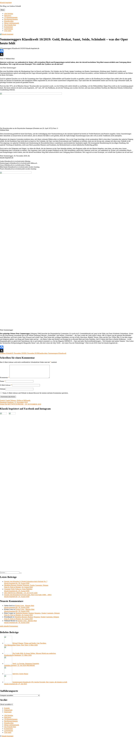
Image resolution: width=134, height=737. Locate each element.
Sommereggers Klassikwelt (57, 353)
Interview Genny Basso (20, 674)
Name (2, 381)
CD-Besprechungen (10, 17)
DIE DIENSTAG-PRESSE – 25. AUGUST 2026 (20, 593)
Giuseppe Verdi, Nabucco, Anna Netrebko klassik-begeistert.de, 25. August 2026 (18, 590)
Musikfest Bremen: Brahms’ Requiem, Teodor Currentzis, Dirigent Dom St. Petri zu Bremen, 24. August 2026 (26, 586)
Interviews (7, 15)
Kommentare (8, 27)
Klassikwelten (9, 21)
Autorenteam (8, 29)
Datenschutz (8, 710)
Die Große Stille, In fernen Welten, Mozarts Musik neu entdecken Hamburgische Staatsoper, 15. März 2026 (30, 654)
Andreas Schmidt (5, 353)
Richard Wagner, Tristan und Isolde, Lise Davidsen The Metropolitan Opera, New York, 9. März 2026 (25, 644)
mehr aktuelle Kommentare (9, 626)
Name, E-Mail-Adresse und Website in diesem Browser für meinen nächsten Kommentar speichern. (35, 393)
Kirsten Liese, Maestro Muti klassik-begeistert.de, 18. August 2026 (19, 606)
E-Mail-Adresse (6, 385)
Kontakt (7, 708)
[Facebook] (67, 51)
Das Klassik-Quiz (10, 25)
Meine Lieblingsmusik (11, 23)
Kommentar (4, 377)
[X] (67, 54)
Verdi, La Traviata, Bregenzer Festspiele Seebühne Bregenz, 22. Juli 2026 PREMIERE (21, 664)
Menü (2, 10)
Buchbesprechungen (11, 19)
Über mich (7, 31)
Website (2, 389)
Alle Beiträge (8, 13)
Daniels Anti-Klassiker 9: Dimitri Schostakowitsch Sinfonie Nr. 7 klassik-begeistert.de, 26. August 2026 (25, 582)
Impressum (7, 712)
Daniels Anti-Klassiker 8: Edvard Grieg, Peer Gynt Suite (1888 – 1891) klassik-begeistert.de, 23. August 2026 (27, 596)
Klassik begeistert (6, 2)
